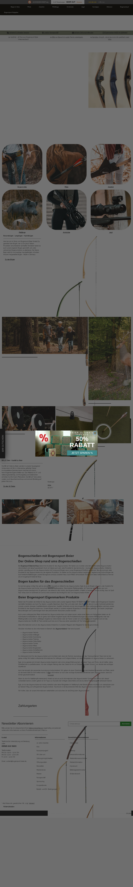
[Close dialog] (95, 433)
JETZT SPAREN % (82, 452)
